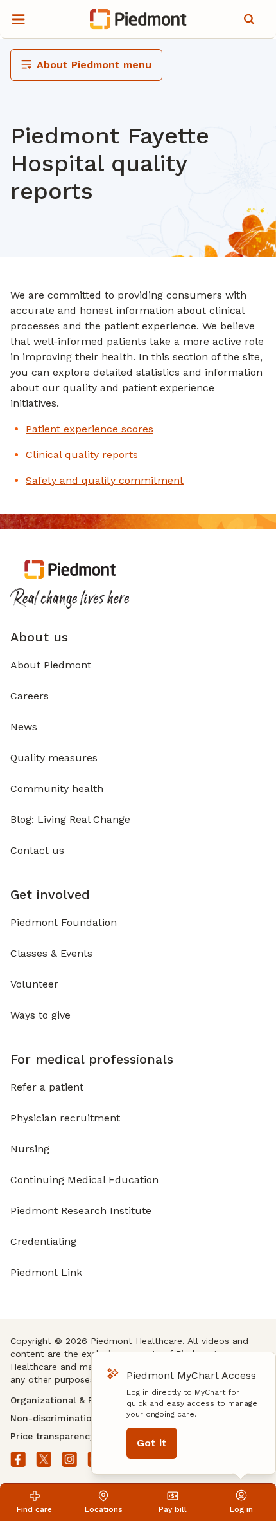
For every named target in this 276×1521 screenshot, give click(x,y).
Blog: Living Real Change (70, 819)
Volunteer (34, 984)
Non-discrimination (54, 1418)
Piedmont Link (46, 1272)
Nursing (29, 1149)
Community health (56, 788)
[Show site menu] (18, 19)
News (23, 727)
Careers (29, 696)
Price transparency (52, 1436)
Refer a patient (46, 1087)
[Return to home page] (138, 19)
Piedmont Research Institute (80, 1210)
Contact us (37, 850)
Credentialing (43, 1241)
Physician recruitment (65, 1118)
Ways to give (40, 1015)
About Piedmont (50, 665)
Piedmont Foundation (63, 922)
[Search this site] (249, 19)
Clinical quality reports (82, 454)
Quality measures (54, 757)
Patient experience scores (89, 429)
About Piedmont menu (94, 65)
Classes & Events (51, 953)
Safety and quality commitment (105, 480)
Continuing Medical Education (84, 1180)
